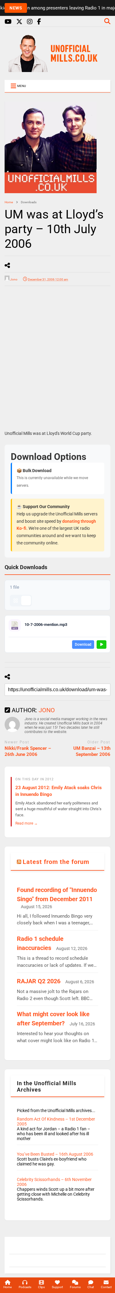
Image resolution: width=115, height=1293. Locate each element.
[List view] (26, 600)
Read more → (26, 823)
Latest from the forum (56, 861)
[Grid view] (16, 600)
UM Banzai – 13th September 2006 (91, 751)
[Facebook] (39, 21)
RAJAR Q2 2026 (38, 981)
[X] (19, 21)
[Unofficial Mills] (58, 69)
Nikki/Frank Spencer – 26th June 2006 (28, 751)
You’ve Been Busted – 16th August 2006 (55, 1154)
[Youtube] (8, 21)
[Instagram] (30, 21)
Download (83, 644)
